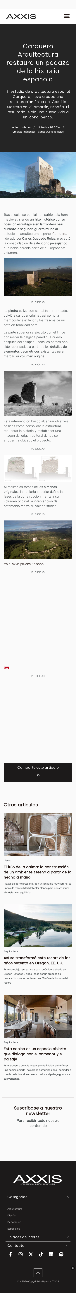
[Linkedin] (53, 1256)
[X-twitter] (33, 1256)
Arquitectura (11, 951)
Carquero (59, 234)
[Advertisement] (38, 615)
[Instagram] (22, 1256)
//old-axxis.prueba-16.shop (24, 564)
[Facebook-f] (12, 1256)
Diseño (7, 860)
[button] (38, 776)
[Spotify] (63, 1256)
